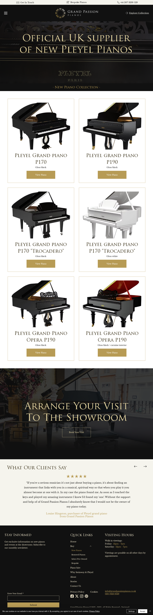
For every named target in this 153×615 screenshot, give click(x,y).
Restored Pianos (78, 555)
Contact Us (75, 586)
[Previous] (135, 466)
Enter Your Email (15, 593)
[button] (76, 432)
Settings (131, 611)
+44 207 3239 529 (129, 2)
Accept (142, 611)
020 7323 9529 (112, 594)
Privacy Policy (94, 611)
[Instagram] (81, 596)
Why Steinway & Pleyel (81, 572)
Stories (73, 581)
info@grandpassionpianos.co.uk (120, 591)
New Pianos (76, 550)
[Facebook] (72, 596)
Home (73, 541)
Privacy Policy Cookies (84, 592)
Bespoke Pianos (78, 2)
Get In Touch (27, 2)
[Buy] (91, 546)
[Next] (145, 466)
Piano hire (75, 568)
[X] (77, 596)
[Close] (150, 611)
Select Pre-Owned (79, 559)
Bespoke (75, 563)
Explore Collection (139, 13)
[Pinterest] (86, 596)
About (73, 577)
